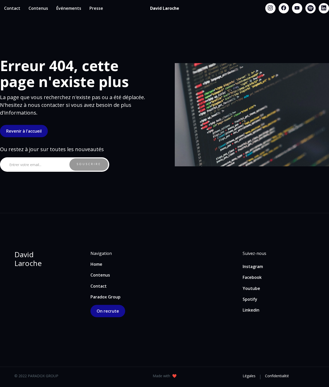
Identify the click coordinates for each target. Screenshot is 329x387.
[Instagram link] (270, 8)
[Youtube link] (297, 8)
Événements (68, 8)
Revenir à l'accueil (24, 131)
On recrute (108, 311)
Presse (96, 8)
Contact (12, 8)
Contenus (38, 8)
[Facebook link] (284, 8)
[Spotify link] (310, 8)
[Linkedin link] (324, 8)
